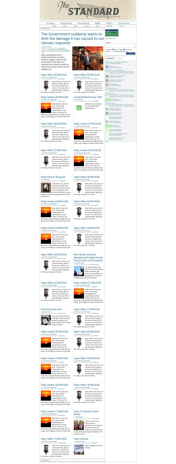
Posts (115, 50)
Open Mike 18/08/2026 (87, 384)
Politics (109, 23)
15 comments (95, 154)
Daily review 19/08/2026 (54, 358)
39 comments (62, 258)
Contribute (109, 26)
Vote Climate (81, 438)
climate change (64, 50)
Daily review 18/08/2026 (54, 384)
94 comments (94, 362)
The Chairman (120, 75)
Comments (128, 50)
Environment (66, 23)
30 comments (62, 287)
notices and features (50, 77)
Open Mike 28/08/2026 (54, 123)
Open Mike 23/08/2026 (54, 254)
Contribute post (111, 35)
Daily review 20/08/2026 (54, 331)
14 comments (62, 232)
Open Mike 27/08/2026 (54, 150)
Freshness (125, 51)
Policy (75, 26)
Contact (121, 26)
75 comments (94, 232)
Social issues (124, 23)
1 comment (94, 287)
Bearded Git (119, 70)
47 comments (61, 154)
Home (54, 26)
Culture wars (44, 51)
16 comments (61, 313)
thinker (124, 62)
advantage (79, 100)
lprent (115, 99)
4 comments (61, 48)
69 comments (95, 264)
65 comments (94, 181)
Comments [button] (110, 58)
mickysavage (47, 47)
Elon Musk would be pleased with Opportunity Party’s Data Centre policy (88, 257)
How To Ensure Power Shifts (86, 413)
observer (111, 129)
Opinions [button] (120, 58)
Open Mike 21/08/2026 (87, 309)
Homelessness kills (51, 309)
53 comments (94, 79)
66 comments (94, 205)
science (59, 51)
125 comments (62, 443)
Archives (86, 26)
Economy (50, 23)
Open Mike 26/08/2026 (87, 176)
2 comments (94, 128)
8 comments (61, 415)
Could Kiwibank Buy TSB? (88, 97)
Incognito (111, 75)
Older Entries (46, 28)
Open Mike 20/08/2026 (87, 331)
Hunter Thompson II (114, 62)
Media (97, 23)
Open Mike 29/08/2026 (87, 74)
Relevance (117, 51)
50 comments (95, 418)
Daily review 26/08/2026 (87, 150)
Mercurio (111, 70)
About (65, 26)
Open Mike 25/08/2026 (87, 201)
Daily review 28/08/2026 (54, 97)
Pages (121, 50)
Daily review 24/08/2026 (54, 228)
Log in (108, 30)
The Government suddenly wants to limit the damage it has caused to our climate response (72, 38)
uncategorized (66, 51)
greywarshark (113, 117)
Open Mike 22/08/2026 (54, 282)
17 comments (62, 181)
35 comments (94, 336)
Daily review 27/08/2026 (87, 123)
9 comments (61, 389)
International (83, 23)
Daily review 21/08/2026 (87, 282)
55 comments (61, 128)
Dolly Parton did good (53, 176)
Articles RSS (112, 38)
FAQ (97, 26)
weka (110, 99)
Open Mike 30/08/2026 (54, 74)
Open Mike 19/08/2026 (87, 358)
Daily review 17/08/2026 (54, 411)
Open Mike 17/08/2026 (54, 438)
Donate (108, 33)
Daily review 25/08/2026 (54, 201)
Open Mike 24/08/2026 (87, 228)
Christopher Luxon (53, 50)
